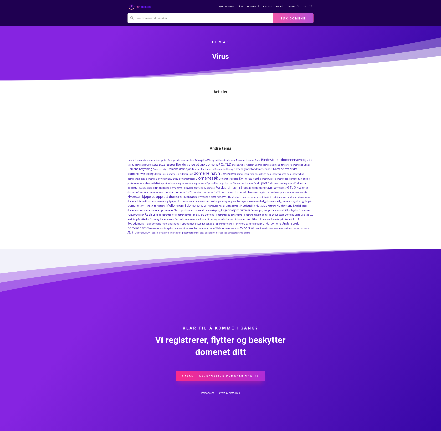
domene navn (207, 173)
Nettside (261, 205)
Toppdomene (136, 223)
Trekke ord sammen (244, 223)
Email (256, 183)
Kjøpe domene (178, 201)
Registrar (151, 214)
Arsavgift (200, 160)
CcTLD (226, 164)
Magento (161, 205)
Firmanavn (176, 187)
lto (155, 205)
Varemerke (153, 228)
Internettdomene (146, 201)
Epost (263, 183)
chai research (247, 164)
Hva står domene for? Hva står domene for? (191, 192)
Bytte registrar (167, 164)
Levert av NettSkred (229, 393)
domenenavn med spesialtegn (251, 174)
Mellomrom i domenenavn (186, 205)
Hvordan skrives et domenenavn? (205, 197)
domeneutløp (282, 178)
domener (150, 178)
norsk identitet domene (147, 210)
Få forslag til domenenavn (255, 188)
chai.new (236, 164)
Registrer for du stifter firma (228, 214)
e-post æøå (200, 183)
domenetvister (267, 178)
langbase (232, 201)
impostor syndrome (287, 197)
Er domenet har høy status (281, 183)
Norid (297, 205)
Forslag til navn (227, 187)
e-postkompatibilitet (150, 183)
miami (222, 205)
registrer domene (184, 214)
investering (162, 201)
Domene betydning (139, 169)
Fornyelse (188, 187)
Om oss (267, 6)
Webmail (235, 228)
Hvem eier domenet (232, 192)
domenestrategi (187, 178)
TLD (296, 218)
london (149, 205)
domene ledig (174, 174)
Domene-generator (280, 164)
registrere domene (203, 214)
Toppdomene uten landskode (197, 223)
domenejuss (160, 174)
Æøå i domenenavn (139, 232)
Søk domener (226, 6)
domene (267, 164)
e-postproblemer (169, 183)
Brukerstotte (151, 164)
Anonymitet (161, 160)
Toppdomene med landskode (162, 223)
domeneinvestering (140, 174)
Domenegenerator (244, 169)
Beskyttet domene (245, 160)
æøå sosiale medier (209, 232)
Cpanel (258, 164)
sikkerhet (145, 219)
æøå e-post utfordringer (187, 232)
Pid (285, 210)
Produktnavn (305, 210)
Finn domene (161, 188)
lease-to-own (253, 201)
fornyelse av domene (204, 187)
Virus (212, 228)
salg (264, 214)
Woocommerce (301, 228)
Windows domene (265, 228)
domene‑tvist (295, 178)
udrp (259, 223)
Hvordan (304, 192)
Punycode (133, 214)
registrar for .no (167, 214)
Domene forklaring (223, 169)
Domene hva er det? (286, 169)
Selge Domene (302, 214)
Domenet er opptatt (228, 178)
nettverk (272, 205)
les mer (135, 124)
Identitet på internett (267, 197)
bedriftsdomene (227, 160)
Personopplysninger (261, 210)
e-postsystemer (186, 183)
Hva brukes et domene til (180, 111)
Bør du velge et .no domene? (198, 164)
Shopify (136, 219)
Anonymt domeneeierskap (181, 160)
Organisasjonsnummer (235, 210)
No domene (284, 205)
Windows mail (281, 228)
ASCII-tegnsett (212, 160)
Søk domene (293, 18)
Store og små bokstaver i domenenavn (229, 219)
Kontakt (280, 6)
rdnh (141, 214)
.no (134, 160)
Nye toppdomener (184, 210)
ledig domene (268, 201)
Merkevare (213, 205)
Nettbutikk (247, 205)
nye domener (166, 210)
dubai (306, 178)
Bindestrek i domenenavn (281, 159)
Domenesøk (206, 178)
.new (129, 160)
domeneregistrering (167, 178)
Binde (257, 160)
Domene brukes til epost (149, 106)
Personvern (277, 210)
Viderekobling (190, 228)
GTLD (291, 187)
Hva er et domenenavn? (151, 192)
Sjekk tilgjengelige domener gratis (220, 375)
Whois (245, 228)
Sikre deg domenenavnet (162, 219)
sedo (268, 214)
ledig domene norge (287, 201)
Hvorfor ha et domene (239, 197)
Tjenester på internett (281, 219)
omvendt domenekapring (208, 210)
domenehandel (263, 169)
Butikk (291, 6)
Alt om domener (247, 6)
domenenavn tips (295, 174)
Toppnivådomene (223, 223)
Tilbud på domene (261, 219)
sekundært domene (283, 214)
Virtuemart (204, 228)
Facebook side (145, 187)
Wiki (253, 228)
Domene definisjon (180, 169)
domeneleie (187, 174)
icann (253, 197)
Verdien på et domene (171, 228)
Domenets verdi (249, 178)
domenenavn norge (276, 174)
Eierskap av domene (243, 183)
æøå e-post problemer (163, 232)
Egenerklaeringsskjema (219, 183)
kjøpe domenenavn (198, 201)
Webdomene (223, 228)
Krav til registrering (217, 201)
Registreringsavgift (252, 214)
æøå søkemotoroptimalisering (235, 232)
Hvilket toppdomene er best (285, 192)
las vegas (241, 201)
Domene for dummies (203, 169)
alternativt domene (146, 160)
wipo (291, 228)
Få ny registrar (279, 187)
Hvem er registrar (259, 192)
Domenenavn (228, 173)
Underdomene (272, 223)
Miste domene (233, 205)
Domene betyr (160, 169)
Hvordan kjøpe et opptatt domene (154, 196)
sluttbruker (201, 219)
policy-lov (293, 210)
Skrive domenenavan (185, 219)
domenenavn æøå (136, 178)
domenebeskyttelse (300, 164)
